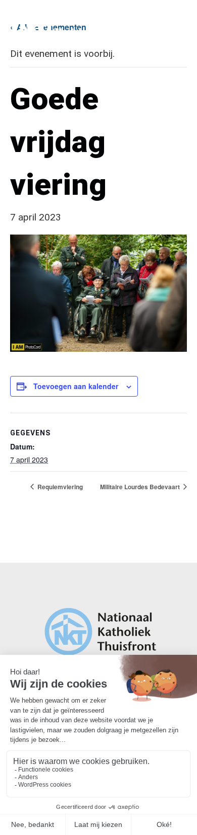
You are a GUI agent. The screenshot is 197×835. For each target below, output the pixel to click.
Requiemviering (59, 486)
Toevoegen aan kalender (75, 386)
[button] (178, 21)
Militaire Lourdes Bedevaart (140, 486)
